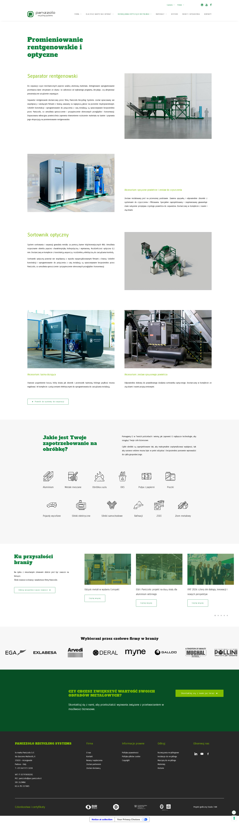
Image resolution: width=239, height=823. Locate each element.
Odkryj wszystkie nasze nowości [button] (33, 590)
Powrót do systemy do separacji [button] (49, 402)
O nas (88, 752)
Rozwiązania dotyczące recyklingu (133, 14)
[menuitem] (171, 3)
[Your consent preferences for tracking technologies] (234, 818)
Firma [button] (76, 14)
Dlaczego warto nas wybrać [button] (98, 14)
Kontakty (208, 14)
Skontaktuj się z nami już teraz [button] (198, 693)
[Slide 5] (227, 615)
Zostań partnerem (93, 764)
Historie (174, 14)
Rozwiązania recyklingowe (168, 752)
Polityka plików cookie (131, 756)
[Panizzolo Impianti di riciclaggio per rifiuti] (41, 14)
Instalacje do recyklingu (167, 756)
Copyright (126, 760)
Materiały (160, 14)
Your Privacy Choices (128, 819)
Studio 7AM (212, 807)
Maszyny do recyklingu (167, 760)
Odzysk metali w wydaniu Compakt (102, 589)
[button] (202, 5)
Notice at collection (102, 819)
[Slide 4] (224, 615)
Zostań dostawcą (93, 768)
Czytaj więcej (95, 598)
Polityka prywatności (130, 752)
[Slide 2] (218, 615)
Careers (170, 5)
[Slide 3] (221, 615)
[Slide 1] (215, 615)
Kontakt (89, 756)
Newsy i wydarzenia (191, 14)
